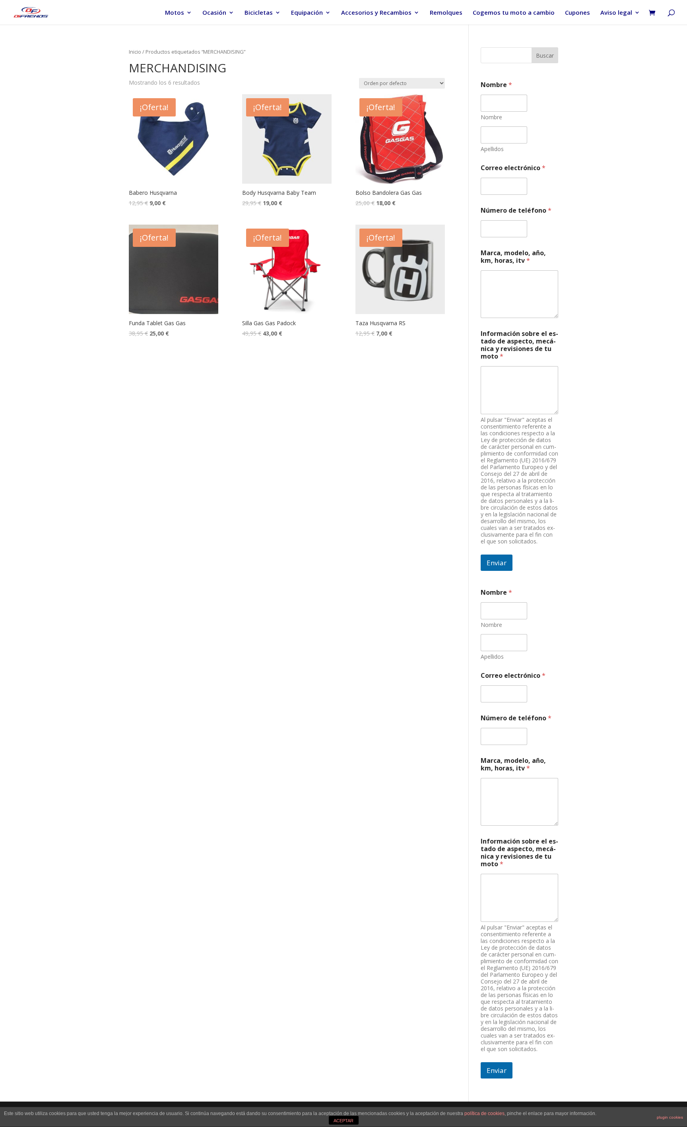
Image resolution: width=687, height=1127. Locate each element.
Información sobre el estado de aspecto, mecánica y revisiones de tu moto (519, 345)
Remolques (446, 13)
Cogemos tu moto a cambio (514, 13)
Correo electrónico (513, 168)
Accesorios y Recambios (376, 13)
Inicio (135, 51)
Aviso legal (616, 13)
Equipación (307, 13)
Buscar (545, 55)
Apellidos (492, 148)
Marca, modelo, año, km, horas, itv (513, 256)
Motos (174, 13)
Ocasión (214, 13)
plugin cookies (670, 1117)
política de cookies (484, 1113)
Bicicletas (259, 13)
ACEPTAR (343, 1120)
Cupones (577, 13)
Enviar (497, 562)
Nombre (491, 117)
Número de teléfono (516, 210)
